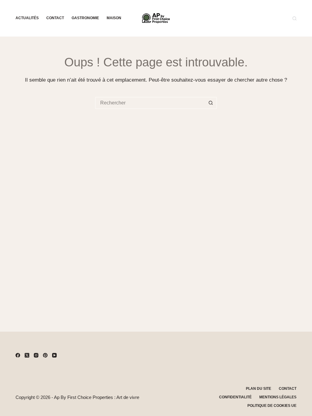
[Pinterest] (45, 355)
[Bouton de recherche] (211, 103)
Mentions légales (277, 397)
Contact (55, 18)
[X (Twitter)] (27, 355)
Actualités (27, 18)
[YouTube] (54, 355)
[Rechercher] (294, 18)
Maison (114, 18)
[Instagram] (36, 355)
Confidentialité (235, 397)
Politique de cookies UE (271, 406)
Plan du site (258, 388)
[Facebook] (18, 355)
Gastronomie (85, 18)
